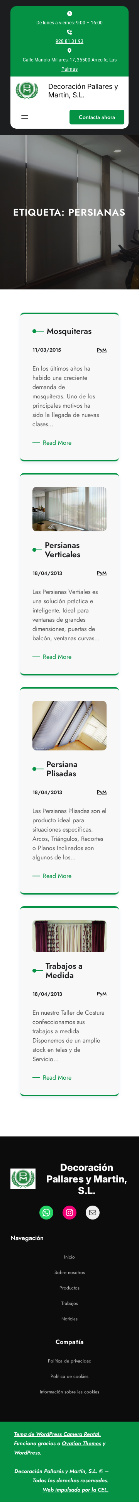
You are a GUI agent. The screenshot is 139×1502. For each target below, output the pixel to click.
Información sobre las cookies (69, 1391)
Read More (58, 442)
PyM (102, 350)
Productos (69, 1287)
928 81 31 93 (69, 41)
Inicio (69, 1257)
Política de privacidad (70, 1360)
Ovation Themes (81, 1443)
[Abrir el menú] (25, 117)
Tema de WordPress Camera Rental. (57, 1434)
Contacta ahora (97, 117)
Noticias (69, 1318)
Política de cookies (69, 1376)
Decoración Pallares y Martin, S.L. (83, 90)
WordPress (27, 1452)
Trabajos (69, 1303)
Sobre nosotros (69, 1272)
